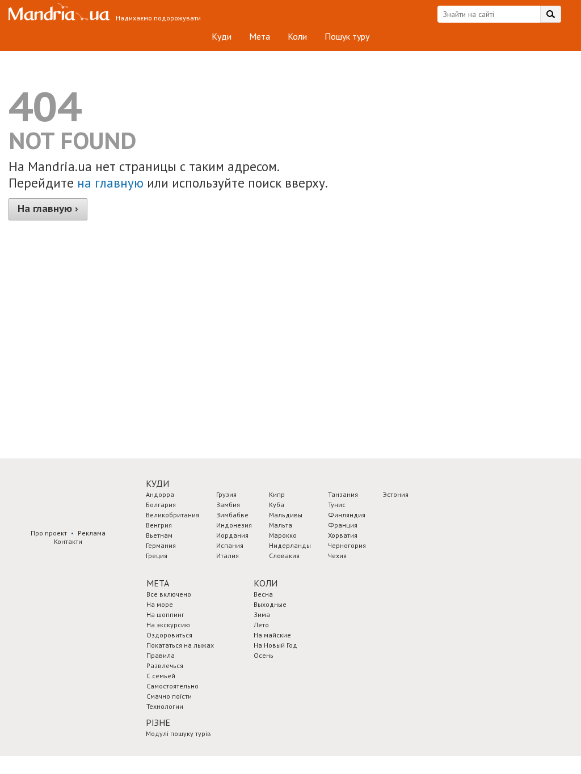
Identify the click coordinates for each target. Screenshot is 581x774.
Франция (342, 525)
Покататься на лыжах (180, 645)
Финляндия (346, 515)
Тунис (337, 504)
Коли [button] (265, 583)
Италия (227, 555)
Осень (263, 655)
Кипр (277, 494)
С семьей (160, 675)
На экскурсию (168, 624)
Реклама (92, 533)
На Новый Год (275, 645)
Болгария (161, 504)
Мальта (280, 525)
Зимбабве (232, 515)
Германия (161, 545)
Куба (276, 504)
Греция (156, 555)
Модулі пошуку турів (178, 733)
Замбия (228, 504)
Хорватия (342, 535)
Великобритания (172, 515)
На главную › (48, 208)
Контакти (68, 541)
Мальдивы (285, 515)
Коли (297, 36)
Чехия (337, 555)
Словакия (284, 555)
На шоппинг (165, 614)
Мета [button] (157, 583)
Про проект (49, 533)
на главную (110, 183)
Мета (259, 36)
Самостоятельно (172, 686)
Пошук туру (347, 36)
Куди (221, 36)
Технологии (164, 706)
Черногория (347, 545)
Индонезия (234, 525)
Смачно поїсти (169, 696)
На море (159, 604)
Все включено (168, 594)
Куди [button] (157, 483)
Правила (160, 655)
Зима (262, 614)
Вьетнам (159, 535)
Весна (263, 594)
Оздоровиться (169, 635)
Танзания (343, 494)
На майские (272, 635)
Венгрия (159, 525)
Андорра (160, 494)
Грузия (226, 494)
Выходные (270, 604)
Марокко (283, 535)
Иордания (232, 535)
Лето (261, 624)
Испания (229, 545)
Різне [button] (158, 722)
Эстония (396, 494)
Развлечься (164, 665)
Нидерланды (290, 545)
